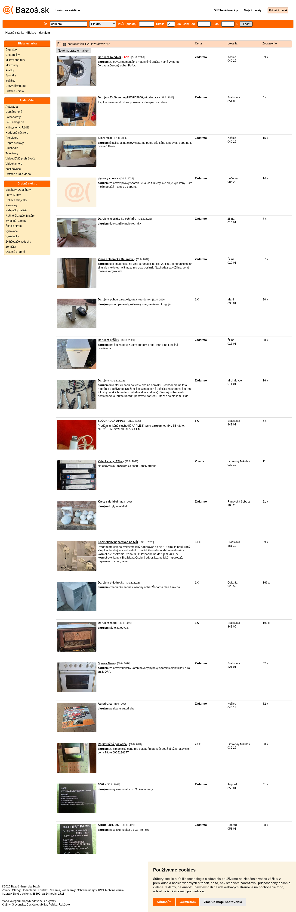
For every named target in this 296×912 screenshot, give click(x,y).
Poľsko (53, 904)
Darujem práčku (108, 340)
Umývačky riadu (16, 85)
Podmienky (68, 890)
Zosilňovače (13, 169)
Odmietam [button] (188, 902)
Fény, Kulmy (13, 195)
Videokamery (14, 163)
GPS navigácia (15, 122)
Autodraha (105, 703)
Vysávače (12, 231)
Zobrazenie (269, 43)
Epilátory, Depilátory (18, 189)
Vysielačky (12, 236)
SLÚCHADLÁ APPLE (111, 420)
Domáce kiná (14, 111)
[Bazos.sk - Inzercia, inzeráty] (26, 13)
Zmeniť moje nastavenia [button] (223, 902)
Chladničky (13, 54)
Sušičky (10, 80)
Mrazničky (12, 65)
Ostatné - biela (15, 91)
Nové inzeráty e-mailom (73, 50)
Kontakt (42, 890)
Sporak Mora (106, 663)
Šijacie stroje (14, 226)
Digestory (12, 49)
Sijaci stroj (105, 138)
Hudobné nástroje (17, 132)
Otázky (16, 890)
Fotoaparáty (13, 117)
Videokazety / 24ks (110, 461)
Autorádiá (12, 106)
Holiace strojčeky (16, 200)
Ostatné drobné (15, 251)
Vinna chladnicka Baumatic (116, 259)
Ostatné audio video (18, 174)
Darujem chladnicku (111, 582)
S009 (101, 784)
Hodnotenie (29, 890)
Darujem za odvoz (109, 57)
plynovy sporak (108, 178)
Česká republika (37, 904)
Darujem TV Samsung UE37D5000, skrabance (128, 97)
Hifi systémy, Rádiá (17, 127)
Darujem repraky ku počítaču (117, 218)
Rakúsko (64, 904)
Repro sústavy (15, 143)
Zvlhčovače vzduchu (18, 241)
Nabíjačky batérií (16, 210)
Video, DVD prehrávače (20, 158)
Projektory (12, 137)
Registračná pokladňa (112, 744)
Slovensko (18, 904)
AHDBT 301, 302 (109, 825)
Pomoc (6, 890)
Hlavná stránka (14, 32)
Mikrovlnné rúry (15, 60)
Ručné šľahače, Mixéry (20, 215)
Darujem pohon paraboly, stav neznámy (124, 299)
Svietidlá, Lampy (16, 220)
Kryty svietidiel (108, 501)
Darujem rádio (107, 623)
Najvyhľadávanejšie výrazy (39, 901)
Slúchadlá (12, 148)
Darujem (103, 380)
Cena (198, 43)
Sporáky (11, 75)
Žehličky (11, 246)
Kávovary (11, 205)
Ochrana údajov (87, 890)
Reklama (54, 890)
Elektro (31, 32)
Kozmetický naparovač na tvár (118, 542)
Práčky (10, 70)
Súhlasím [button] (164, 902)
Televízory (12, 153)
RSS (101, 890)
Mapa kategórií (11, 901)
